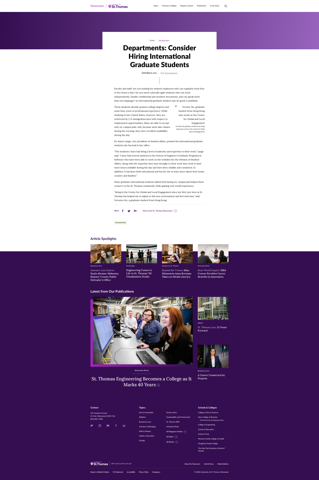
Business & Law (145, 422)
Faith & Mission (145, 431)
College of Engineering (206, 425)
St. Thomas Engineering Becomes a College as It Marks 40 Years (142, 381)
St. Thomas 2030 (172, 422)
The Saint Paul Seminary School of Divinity (211, 449)
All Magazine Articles (174, 432)
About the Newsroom (192, 464)
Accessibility (131, 472)
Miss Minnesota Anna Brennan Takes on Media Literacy (176, 273)
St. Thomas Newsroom (170, 73)
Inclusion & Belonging (147, 427)
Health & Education (146, 436)
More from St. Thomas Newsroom (157, 211)
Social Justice (171, 412)
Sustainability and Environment (178, 417)
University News (164, 40)
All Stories (170, 442)
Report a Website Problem (99, 472)
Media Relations (223, 464)
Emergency (156, 472)
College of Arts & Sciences (208, 412)
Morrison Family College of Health (211, 439)
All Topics (170, 437)
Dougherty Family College (208, 444)
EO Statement (118, 472)
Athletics (142, 417)
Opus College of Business (211, 418)
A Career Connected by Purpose (211, 377)
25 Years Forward (212, 329)
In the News (214, 6)
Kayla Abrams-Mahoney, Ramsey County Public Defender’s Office (104, 275)
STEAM (142, 441)
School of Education (206, 429)
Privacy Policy (144, 472)
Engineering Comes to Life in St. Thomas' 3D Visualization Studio (139, 273)
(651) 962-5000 (96, 419)
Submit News (209, 464)
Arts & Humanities (146, 412)
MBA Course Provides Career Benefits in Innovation (212, 273)
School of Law (203, 434)
